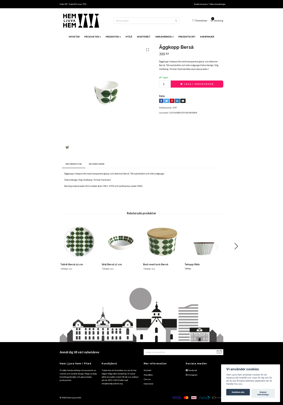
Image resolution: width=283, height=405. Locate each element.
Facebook (192, 370)
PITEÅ (129, 36)
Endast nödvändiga (263, 393)
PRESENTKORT (186, 36)
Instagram (192, 375)
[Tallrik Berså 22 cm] (79, 242)
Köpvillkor (148, 375)
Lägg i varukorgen (199, 84)
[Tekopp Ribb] (204, 242)
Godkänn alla (238, 392)
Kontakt (147, 370)
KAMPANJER (207, 36)
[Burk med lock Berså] (162, 242)
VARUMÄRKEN (163, 36)
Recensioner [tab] (97, 164)
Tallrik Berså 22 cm (71, 264)
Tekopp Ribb (192, 264)
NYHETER (74, 36)
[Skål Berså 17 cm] (121, 242)
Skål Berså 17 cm (112, 264)
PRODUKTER (91, 36)
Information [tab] (74, 164)
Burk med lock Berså (155, 264)
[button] (236, 246)
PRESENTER (112, 36)
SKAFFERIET (143, 36)
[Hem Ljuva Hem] (81, 20)
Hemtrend (148, 383)
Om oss (147, 379)
